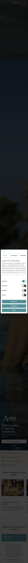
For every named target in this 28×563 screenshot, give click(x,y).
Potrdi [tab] (5, 255)
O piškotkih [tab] (23, 255)
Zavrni (14, 310)
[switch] (24, 286)
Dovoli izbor (14, 306)
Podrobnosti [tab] (14, 255)
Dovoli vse (14, 301)
